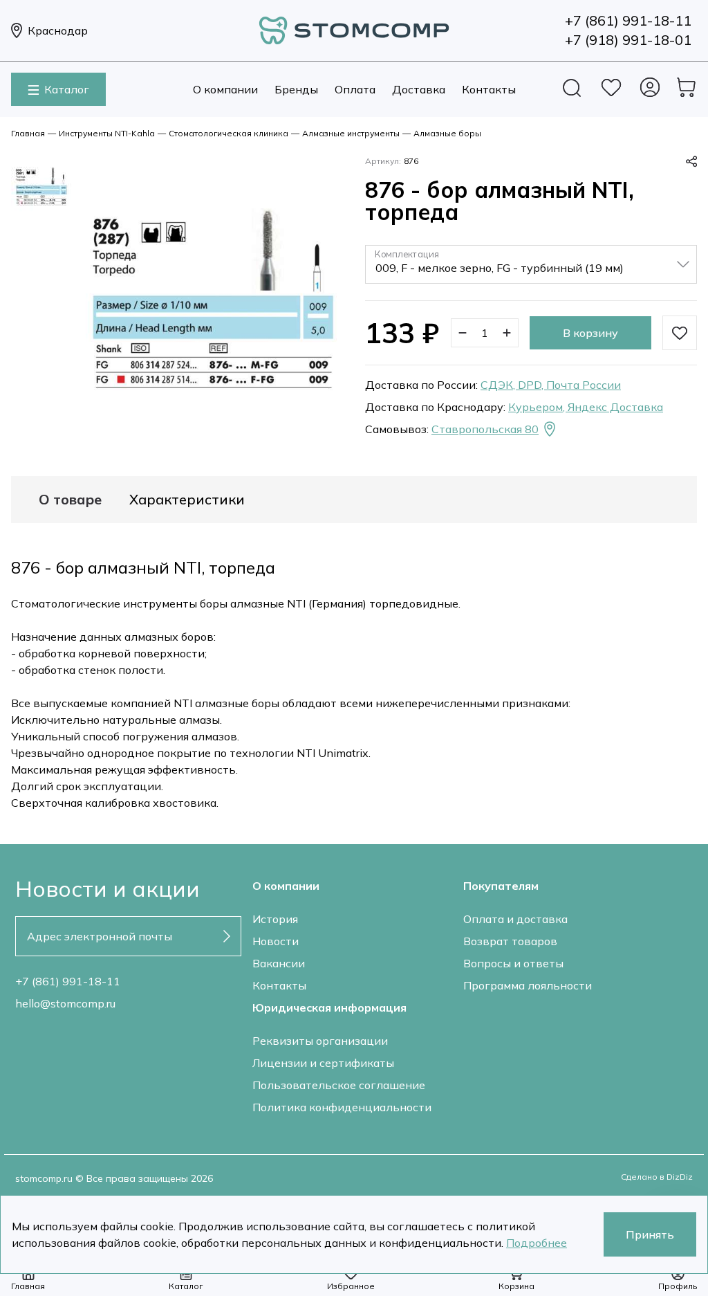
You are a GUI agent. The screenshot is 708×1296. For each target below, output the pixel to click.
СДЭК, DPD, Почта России (551, 385)
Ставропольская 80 (485, 429)
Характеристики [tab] (187, 499)
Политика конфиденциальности (341, 1107)
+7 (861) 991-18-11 (67, 981)
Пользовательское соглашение (338, 1085)
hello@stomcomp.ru (65, 1003)
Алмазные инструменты (351, 133)
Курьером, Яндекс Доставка (585, 407)
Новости (275, 941)
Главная (28, 133)
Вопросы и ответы (513, 963)
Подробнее (536, 1243)
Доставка (418, 89)
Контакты (489, 89)
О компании (225, 89)
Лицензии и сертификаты (323, 1063)
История (275, 919)
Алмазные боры (447, 133)
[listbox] (531, 264)
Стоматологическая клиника (228, 133)
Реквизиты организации (320, 1041)
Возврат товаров (510, 941)
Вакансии (278, 963)
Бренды (296, 89)
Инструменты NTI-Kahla (107, 133)
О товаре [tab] (70, 499)
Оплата (355, 89)
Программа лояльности (527, 985)
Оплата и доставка (515, 919)
